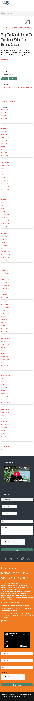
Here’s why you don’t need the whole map (12, 98)
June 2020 (4, 202)
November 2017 (5, 282)
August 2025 (4, 109)
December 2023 (5, 137)
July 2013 (3, 418)
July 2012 (3, 434)
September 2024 (6, 122)
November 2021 (5, 162)
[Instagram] (23, 559)
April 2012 (4, 440)
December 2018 (5, 251)
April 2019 (4, 239)
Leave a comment (25, 29)
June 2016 (4, 319)
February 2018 (5, 273)
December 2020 (5, 187)
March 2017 (4, 298)
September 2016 (6, 313)
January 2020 (4, 217)
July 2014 (3, 381)
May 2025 (4, 119)
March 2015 (4, 356)
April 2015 (4, 353)
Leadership (27, 27)
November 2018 (5, 254)
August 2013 (4, 415)
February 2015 (5, 359)
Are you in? (4, 92)
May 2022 (4, 153)
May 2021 (4, 174)
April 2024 (4, 134)
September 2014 (6, 375)
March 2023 (4, 149)
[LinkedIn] (17, 559)
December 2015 (5, 338)
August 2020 (4, 196)
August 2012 (4, 430)
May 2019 (4, 236)
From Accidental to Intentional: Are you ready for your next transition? (16, 88)
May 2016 (4, 322)
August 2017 (4, 292)
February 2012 (5, 446)
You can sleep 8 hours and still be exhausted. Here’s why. (16, 95)
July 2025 (3, 112)
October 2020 (5, 193)
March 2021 (4, 177)
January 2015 (4, 363)
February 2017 (5, 301)
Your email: (4, 72)
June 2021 (4, 171)
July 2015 (3, 350)
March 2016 (4, 329)
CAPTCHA (4, 672)
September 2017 (5, 288)
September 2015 (6, 344)
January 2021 (4, 183)
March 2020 (4, 211)
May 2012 (4, 437)
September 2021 (5, 165)
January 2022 (4, 159)
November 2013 (5, 406)
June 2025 (4, 116)
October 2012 (5, 427)
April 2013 (4, 421)
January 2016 (4, 335)
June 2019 (4, 233)
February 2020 (5, 214)
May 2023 (4, 143)
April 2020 (4, 208)
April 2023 (4, 146)
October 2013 (5, 409)
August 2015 (4, 347)
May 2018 (4, 264)
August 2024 (4, 125)
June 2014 (4, 384)
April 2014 (4, 390)
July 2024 (3, 128)
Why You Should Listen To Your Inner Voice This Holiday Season (16, 39)
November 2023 (5, 140)
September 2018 (6, 258)
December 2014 (5, 366)
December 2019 (5, 221)
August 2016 (4, 316)
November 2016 (5, 307)
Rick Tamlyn (9, 27)
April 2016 (4, 325)
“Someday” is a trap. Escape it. (9, 101)
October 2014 (5, 372)
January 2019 (4, 248)
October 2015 (5, 341)
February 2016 (5, 332)
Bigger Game (17, 27)
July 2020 (3, 199)
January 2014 (4, 400)
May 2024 (4, 131)
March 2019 (4, 242)
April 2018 (4, 267)
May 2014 (4, 387)
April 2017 (4, 295)
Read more (5, 60)
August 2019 (4, 227)
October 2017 (5, 285)
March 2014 (4, 393)
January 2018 (4, 276)
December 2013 (5, 403)
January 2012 (4, 449)
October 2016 (5, 310)
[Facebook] (5, 559)
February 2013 (5, 424)
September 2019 (6, 224)
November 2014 (5, 369)
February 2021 (5, 180)
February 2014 (5, 396)
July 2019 (3, 230)
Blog (22, 27)
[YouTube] (28, 559)
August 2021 (4, 168)
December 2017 (5, 279)
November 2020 (5, 190)
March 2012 (4, 443)
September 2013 (5, 412)
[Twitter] (11, 559)
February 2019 (5, 245)
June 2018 (4, 261)
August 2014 (4, 378)
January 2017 (4, 304)
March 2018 (4, 270)
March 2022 (4, 156)
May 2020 (4, 205)
